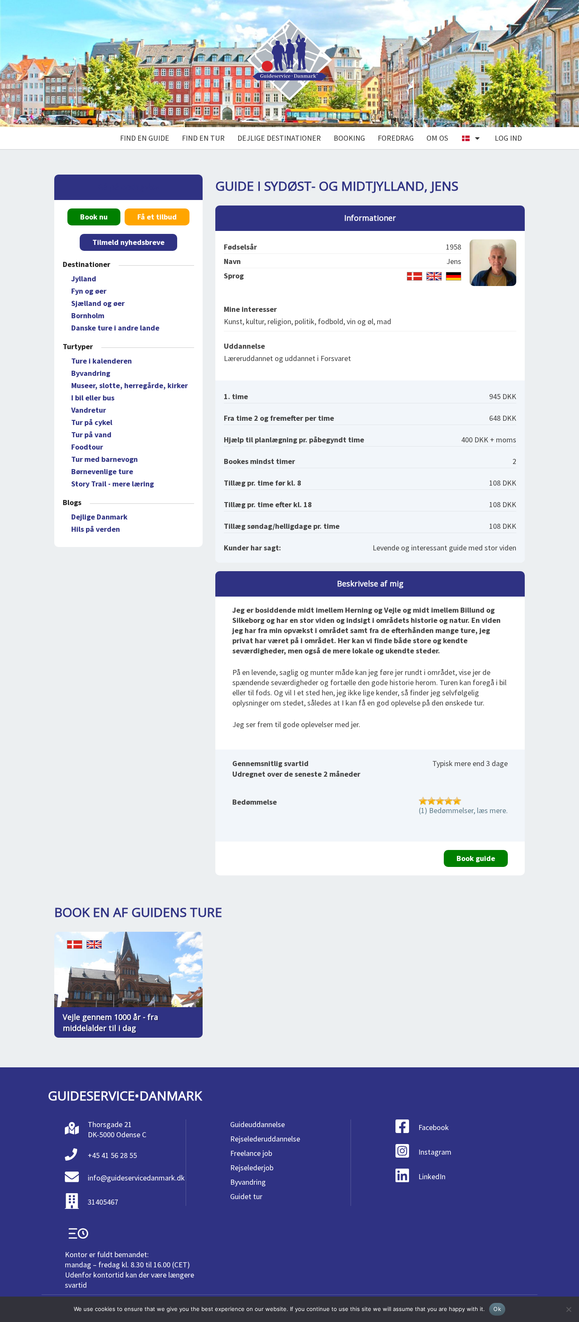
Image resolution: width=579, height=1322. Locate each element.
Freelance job (251, 1153)
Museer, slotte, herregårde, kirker (129, 385)
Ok (497, 1308)
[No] (568, 1309)
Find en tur (203, 138)
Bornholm (87, 315)
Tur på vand (91, 434)
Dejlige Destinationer (279, 138)
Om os (437, 138)
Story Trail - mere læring (112, 484)
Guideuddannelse (257, 1124)
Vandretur (88, 410)
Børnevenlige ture (102, 471)
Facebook (433, 1127)
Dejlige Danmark (99, 517)
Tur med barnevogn (104, 459)
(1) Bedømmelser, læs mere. (463, 810)
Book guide (476, 858)
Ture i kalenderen (101, 361)
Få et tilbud (157, 217)
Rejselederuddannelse (265, 1139)
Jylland (83, 278)
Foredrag (396, 138)
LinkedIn (431, 1176)
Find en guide (144, 138)
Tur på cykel (91, 422)
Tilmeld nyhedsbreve (128, 242)
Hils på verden (95, 529)
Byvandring (90, 373)
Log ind (508, 138)
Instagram (434, 1152)
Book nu (94, 217)
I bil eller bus (92, 398)
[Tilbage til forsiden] (289, 63)
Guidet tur (246, 1196)
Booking (349, 138)
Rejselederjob (251, 1167)
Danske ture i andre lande (115, 328)
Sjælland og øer (98, 303)
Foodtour (87, 447)
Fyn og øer (88, 291)
